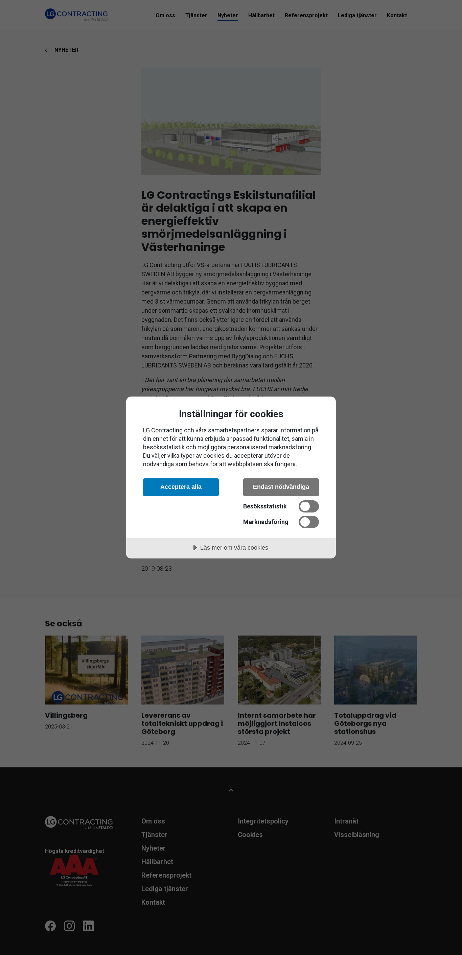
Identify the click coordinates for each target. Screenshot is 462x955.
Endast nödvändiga (281, 486)
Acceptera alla (181, 486)
